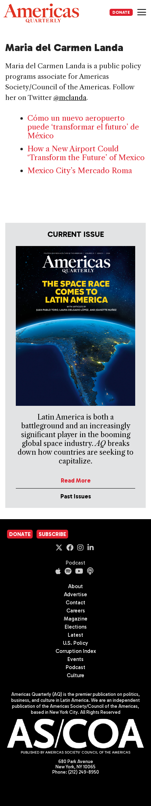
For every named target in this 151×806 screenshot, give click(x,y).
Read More (76, 480)
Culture (75, 675)
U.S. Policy (75, 643)
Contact (75, 602)
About (75, 586)
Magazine (75, 619)
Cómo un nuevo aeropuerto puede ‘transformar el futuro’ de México (83, 127)
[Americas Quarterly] (41, 13)
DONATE (121, 12)
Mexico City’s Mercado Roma (79, 170)
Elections (76, 627)
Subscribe (52, 534)
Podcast (75, 563)
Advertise (75, 594)
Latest (75, 635)
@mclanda (69, 98)
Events (75, 659)
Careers (75, 610)
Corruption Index (75, 651)
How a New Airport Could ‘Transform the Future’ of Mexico (86, 153)
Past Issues (75, 496)
